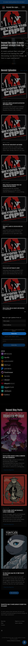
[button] (25, 312)
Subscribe (14, 333)
